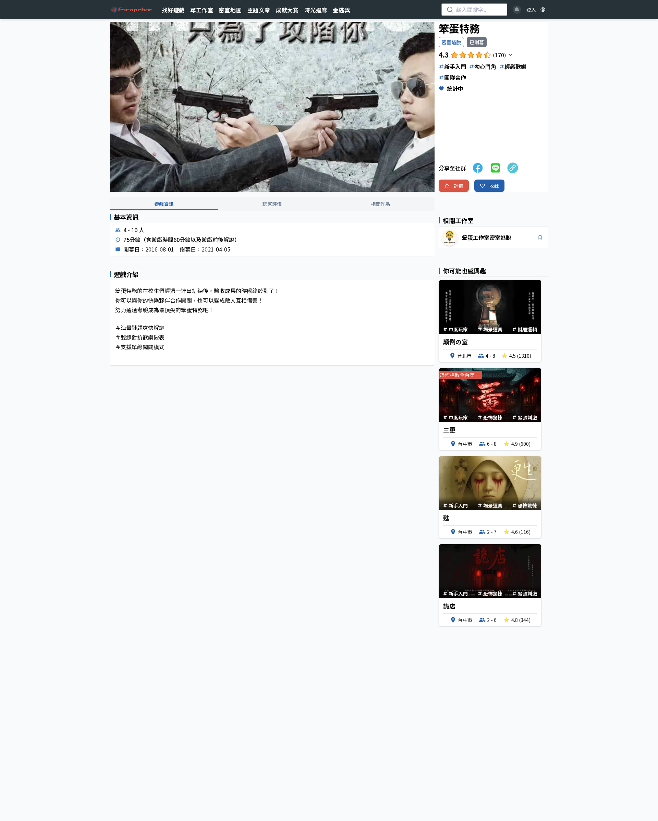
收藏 (494, 185)
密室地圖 (230, 10)
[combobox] (474, 9)
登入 (531, 9)
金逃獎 (341, 10)
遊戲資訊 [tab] (163, 203)
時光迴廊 (315, 10)
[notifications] (517, 9)
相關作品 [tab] (380, 203)
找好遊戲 (173, 10)
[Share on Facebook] (478, 168)
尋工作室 (201, 10)
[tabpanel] (272, 295)
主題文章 (258, 10)
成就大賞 (287, 10)
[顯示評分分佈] (510, 55)
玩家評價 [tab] (272, 203)
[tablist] (272, 204)
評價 (458, 185)
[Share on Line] (495, 168)
